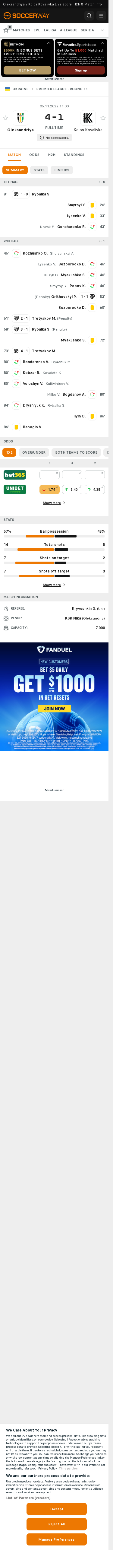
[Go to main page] (31, 15)
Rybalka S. (56, 405)
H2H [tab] (51, 155)
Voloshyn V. (33, 383)
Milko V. (53, 394)
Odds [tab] (34, 155)
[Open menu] (101, 16)
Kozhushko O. (35, 253)
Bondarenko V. (36, 362)
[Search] (89, 16)
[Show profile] (20, 118)
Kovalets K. (52, 372)
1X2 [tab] (9, 452)
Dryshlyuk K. (34, 405)
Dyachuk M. (61, 362)
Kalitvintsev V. (57, 383)
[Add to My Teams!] (5, 118)
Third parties (68, 1468)
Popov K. (78, 286)
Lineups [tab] (61, 170)
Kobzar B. (31, 372)
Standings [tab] (74, 155)
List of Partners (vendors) (28, 1498)
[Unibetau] (15, 489)
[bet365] (15, 475)
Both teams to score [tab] (76, 452)
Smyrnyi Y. (58, 286)
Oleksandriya (20, 129)
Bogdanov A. (74, 394)
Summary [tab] (15, 170)
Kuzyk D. (51, 275)
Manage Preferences (56, 1539)
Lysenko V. (47, 264)
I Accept (56, 1509)
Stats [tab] (39, 170)
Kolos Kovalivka (88, 129)
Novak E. (47, 226)
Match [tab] (14, 155)
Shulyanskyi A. (62, 253)
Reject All (56, 1524)
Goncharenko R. (71, 226)
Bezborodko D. (72, 264)
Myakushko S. (73, 275)
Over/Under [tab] (34, 452)
